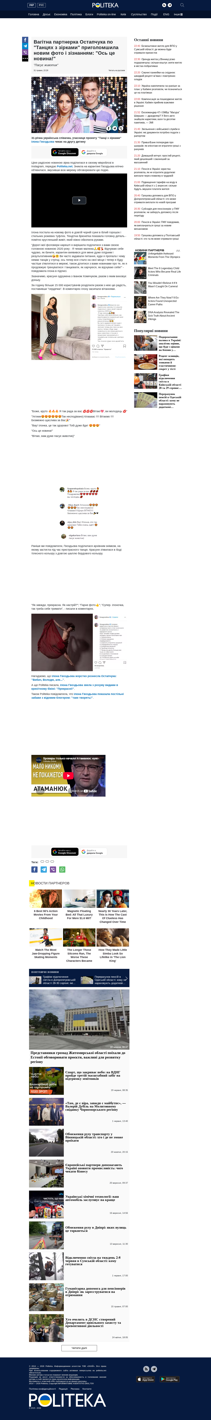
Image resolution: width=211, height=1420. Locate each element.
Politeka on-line (106, 14)
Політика (76, 14)
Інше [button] (177, 14)
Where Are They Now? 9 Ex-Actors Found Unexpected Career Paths (163, 301)
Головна (33, 14)
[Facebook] (25, 40)
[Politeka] (105, 5)
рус (41, 5)
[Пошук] (182, 5)
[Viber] (25, 52)
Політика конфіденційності (42, 1389)
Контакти (86, 1389)
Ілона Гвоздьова (43, 141)
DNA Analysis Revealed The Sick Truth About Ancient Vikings (163, 315)
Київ (123, 14)
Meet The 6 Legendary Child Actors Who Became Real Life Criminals (164, 271)
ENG (166, 14)
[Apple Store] (145, 1379)
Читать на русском (117, 70)
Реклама (75, 1389)
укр (31, 5)
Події (154, 14)
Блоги (89, 14)
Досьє (46, 14)
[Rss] (164, 5)
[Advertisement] (79, 384)
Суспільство (139, 14)
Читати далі (79, 1348)
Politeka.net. (65, 166)
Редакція (63, 1389)
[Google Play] (170, 1379)
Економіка (60, 14)
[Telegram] (170, 5)
